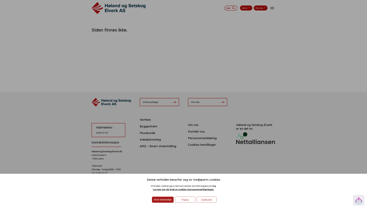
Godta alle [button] (206, 199)
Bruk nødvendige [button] (162, 199)
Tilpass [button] (185, 199)
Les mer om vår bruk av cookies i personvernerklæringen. (183, 189)
